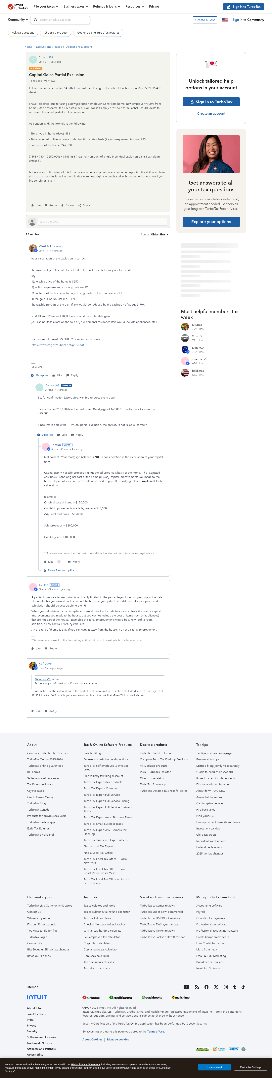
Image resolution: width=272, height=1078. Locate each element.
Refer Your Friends (39, 956)
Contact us (34, 911)
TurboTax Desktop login (155, 753)
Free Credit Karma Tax (210, 943)
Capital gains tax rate (209, 803)
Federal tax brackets (209, 847)
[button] (205, 19)
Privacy (31, 1025)
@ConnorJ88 (43, 679)
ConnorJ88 (46, 57)
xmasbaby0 (199, 359)
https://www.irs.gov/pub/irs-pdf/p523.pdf (57, 345)
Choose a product (55, 32)
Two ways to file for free (42, 930)
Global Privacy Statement (85, 1064)
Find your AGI (205, 816)
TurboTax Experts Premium (100, 788)
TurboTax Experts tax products (103, 782)
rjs (40, 664)
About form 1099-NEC (210, 791)
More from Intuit (206, 949)
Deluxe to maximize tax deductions (106, 759)
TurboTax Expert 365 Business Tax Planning (105, 832)
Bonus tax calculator (96, 956)
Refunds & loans (105, 6)
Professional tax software (211, 924)
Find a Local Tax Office (98, 852)
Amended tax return (209, 797)
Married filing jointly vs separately (218, 765)
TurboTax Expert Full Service (102, 794)
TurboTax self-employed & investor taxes (106, 767)
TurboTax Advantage (153, 784)
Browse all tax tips (207, 759)
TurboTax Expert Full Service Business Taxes (108, 809)
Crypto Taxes (35, 791)
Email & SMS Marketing (211, 956)
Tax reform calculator (97, 968)
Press (30, 1020)
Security (32, 1031)
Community (16, 19)
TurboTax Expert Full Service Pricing (106, 801)
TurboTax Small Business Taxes (103, 823)
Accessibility (35, 1054)
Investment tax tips (208, 828)
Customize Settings (250, 1067)
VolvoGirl (198, 336)
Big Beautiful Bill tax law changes (48, 949)
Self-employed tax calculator (102, 937)
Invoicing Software (208, 968)
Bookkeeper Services (209, 962)
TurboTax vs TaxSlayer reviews (159, 924)
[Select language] (225, 20)
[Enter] (34, 20)
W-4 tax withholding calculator (103, 930)
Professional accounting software (217, 930)
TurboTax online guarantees (45, 765)
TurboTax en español (40, 834)
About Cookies (92, 1039)
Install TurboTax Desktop (155, 772)
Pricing (154, 6)
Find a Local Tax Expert (98, 846)
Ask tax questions (23, 32)
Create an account (211, 113)
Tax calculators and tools (99, 905)
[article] (97, 311)
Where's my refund (39, 918)
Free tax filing (92, 753)
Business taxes (74, 6)
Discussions (43, 46)
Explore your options (211, 221)
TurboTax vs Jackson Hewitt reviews (162, 937)
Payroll (200, 911)
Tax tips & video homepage (214, 753)
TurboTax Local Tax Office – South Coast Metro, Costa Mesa (105, 871)
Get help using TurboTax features (98, 32)
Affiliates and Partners (41, 1049)
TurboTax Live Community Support (49, 905)
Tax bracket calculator (97, 918)
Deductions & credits (79, 46)
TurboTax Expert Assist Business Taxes (108, 817)
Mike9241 (45, 246)
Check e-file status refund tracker (104, 924)
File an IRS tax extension (42, 924)
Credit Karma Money (40, 797)
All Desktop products (153, 765)
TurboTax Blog (36, 803)
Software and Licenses (41, 1037)
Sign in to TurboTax (214, 102)
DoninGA (198, 347)
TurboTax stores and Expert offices (105, 840)
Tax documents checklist (99, 962)
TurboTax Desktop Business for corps (163, 791)
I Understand (214, 1067)
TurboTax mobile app (41, 822)
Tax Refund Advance (40, 784)
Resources (132, 6)
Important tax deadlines (211, 841)
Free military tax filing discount (103, 776)
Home (28, 46)
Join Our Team (36, 1014)
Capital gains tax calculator (101, 949)
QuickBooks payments (210, 918)
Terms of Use (155, 1031)
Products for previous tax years (46, 816)
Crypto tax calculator (97, 943)
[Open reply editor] (98, 221)
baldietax (198, 371)
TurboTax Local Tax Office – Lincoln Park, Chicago (106, 881)
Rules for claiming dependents (215, 778)
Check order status (152, 778)
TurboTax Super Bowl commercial (161, 911)
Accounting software (209, 905)
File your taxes (44, 6)
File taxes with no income (212, 784)
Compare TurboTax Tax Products (47, 753)
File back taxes (205, 809)
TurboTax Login (37, 937)
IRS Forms (33, 772)
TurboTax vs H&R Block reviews (160, 918)
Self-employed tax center (43, 778)
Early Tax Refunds (38, 828)
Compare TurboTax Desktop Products (164, 759)
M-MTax (197, 324)
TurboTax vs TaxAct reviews (157, 930)
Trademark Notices (39, 1043)
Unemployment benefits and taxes (218, 822)
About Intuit (35, 1008)
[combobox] (60, 20)
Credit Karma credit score (212, 937)
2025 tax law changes (209, 853)
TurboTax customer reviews (157, 905)
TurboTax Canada (38, 809)
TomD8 (56, 445)
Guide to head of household (214, 772)
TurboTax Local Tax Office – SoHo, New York (106, 861)
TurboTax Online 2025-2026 (45, 759)
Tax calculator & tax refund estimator (107, 911)
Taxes (58, 46)
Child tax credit (206, 834)
